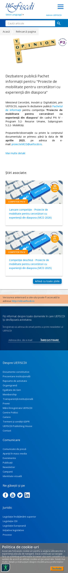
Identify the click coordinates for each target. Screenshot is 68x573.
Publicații (8, 462)
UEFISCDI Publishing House (17, 426)
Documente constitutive (16, 371)
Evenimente (9, 458)
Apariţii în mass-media (15, 453)
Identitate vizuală (12, 476)
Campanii (8, 471)
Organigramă (10, 385)
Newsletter (9, 467)
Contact (7, 430)
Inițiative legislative (13, 530)
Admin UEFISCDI (54, 15)
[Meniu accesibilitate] (5, 568)
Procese (7, 534)
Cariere (7, 417)
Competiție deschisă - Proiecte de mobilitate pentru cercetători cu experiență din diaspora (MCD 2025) (30, 264)
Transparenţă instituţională (18, 399)
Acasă (6, 31)
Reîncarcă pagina (26, 31)
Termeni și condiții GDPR (16, 421)
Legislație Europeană (14, 525)
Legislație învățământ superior (19, 516)
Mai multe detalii (15, 153)
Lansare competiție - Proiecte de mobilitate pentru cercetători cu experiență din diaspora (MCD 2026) (30, 213)
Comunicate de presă (14, 449)
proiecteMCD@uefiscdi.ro (27, 144)
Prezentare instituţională (16, 376)
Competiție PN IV (16, 201)
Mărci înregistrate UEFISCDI (17, 408)
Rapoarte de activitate (15, 380)
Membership (10, 394)
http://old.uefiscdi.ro (23, 301)
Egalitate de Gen (12, 390)
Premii (6, 403)
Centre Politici (10, 412)
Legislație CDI (10, 521)
